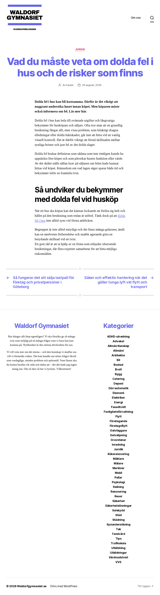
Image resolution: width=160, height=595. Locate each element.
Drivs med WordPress (63, 586)
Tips (118, 538)
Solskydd (118, 510)
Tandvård (118, 533)
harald (69, 85)
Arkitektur (118, 355)
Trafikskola (118, 543)
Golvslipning (118, 435)
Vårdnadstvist (118, 557)
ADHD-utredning (118, 336)
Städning (118, 519)
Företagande (118, 421)
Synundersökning (118, 524)
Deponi (118, 383)
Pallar (118, 477)
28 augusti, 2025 (92, 85)
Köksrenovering (118, 454)
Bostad (118, 364)
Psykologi (118, 482)
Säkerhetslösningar (118, 505)
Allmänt (118, 350)
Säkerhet (118, 501)
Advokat (118, 341)
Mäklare (118, 458)
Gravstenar (118, 440)
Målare (118, 463)
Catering (118, 378)
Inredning (118, 444)
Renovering (118, 491)
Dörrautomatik (118, 388)
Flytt (118, 416)
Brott (118, 369)
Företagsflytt (118, 425)
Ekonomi (118, 393)
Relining (118, 486)
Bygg (118, 374)
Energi (118, 402)
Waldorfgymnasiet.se (31, 586)
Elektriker (118, 397)
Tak (118, 529)
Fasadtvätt (118, 407)
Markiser (118, 468)
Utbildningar (118, 552)
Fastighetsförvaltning (118, 411)
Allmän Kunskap (118, 346)
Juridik (80, 49)
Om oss (136, 17)
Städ (118, 515)
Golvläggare (118, 430)
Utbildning (118, 548)
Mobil (118, 472)
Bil (118, 360)
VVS (118, 562)
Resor (118, 496)
